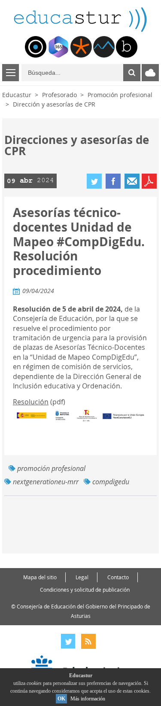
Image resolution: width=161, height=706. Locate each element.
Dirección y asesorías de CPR (54, 104)
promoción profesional (51, 468)
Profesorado (59, 95)
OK (61, 699)
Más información (87, 699)
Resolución (31, 401)
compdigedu (110, 481)
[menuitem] (35, 47)
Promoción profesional (120, 95)
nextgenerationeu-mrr (46, 481)
